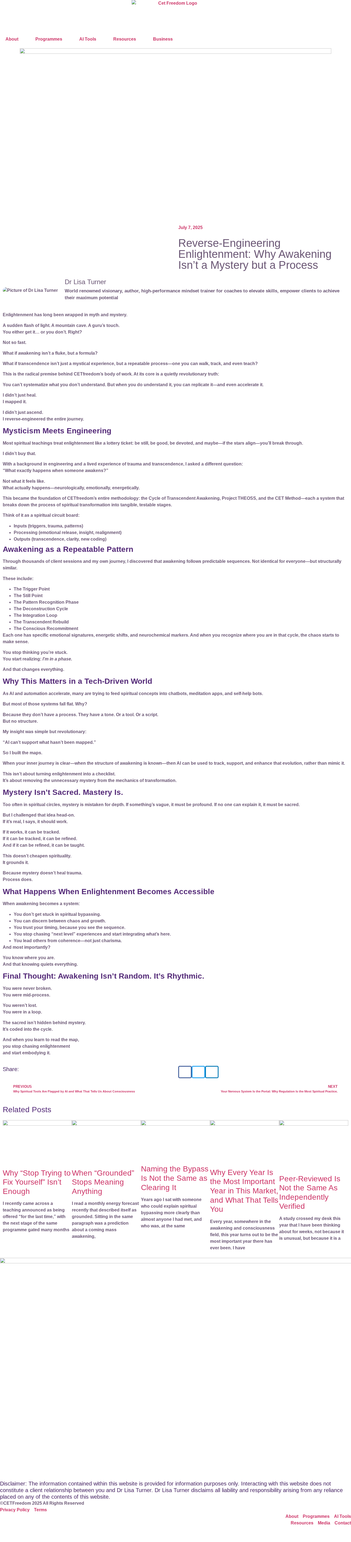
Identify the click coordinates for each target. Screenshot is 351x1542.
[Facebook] (7, 1533)
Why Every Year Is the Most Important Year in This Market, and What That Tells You (244, 1190)
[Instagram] (22, 1533)
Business (163, 39)
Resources (124, 39)
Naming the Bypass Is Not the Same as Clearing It (174, 1178)
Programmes (48, 39)
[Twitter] (36, 1533)
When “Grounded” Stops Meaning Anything (103, 1182)
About (11, 39)
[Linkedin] (66, 1533)
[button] (185, 1072)
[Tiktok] (51, 1533)
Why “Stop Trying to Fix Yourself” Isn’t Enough (37, 1182)
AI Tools (87, 39)
